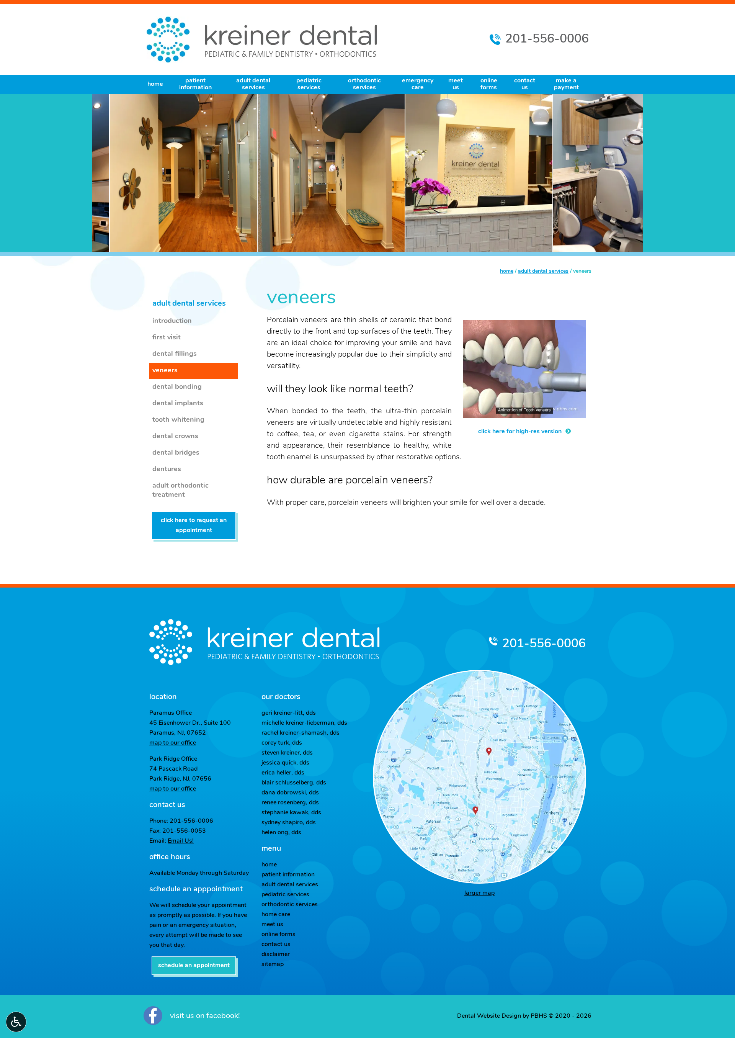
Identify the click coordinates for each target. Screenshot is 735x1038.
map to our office (172, 743)
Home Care (275, 915)
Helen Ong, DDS (281, 833)
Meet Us (272, 925)
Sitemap (272, 964)
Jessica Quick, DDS (285, 763)
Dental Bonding (177, 387)
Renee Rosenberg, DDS (290, 803)
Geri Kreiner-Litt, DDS (288, 713)
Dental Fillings (174, 354)
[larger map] (479, 776)
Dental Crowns (175, 436)
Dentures (166, 469)
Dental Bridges (175, 453)
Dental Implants (177, 403)
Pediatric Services (285, 895)
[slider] (524, 412)
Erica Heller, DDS (282, 773)
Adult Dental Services (543, 271)
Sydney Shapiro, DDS (288, 823)
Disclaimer (275, 954)
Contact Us (276, 944)
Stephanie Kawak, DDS (291, 813)
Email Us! (181, 841)
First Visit (166, 337)
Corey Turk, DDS (281, 743)
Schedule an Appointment (194, 966)
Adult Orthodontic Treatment (180, 491)
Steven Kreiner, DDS (287, 753)
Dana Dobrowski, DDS (290, 793)
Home (155, 84)
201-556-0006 (544, 644)
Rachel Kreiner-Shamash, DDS (300, 733)
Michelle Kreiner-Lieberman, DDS (304, 723)
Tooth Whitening (178, 420)
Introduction (172, 321)
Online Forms (278, 935)
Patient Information (288, 875)
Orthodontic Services (289, 905)
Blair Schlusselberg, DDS (293, 783)
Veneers (165, 370)
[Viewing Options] (16, 1022)
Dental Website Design (489, 1016)
